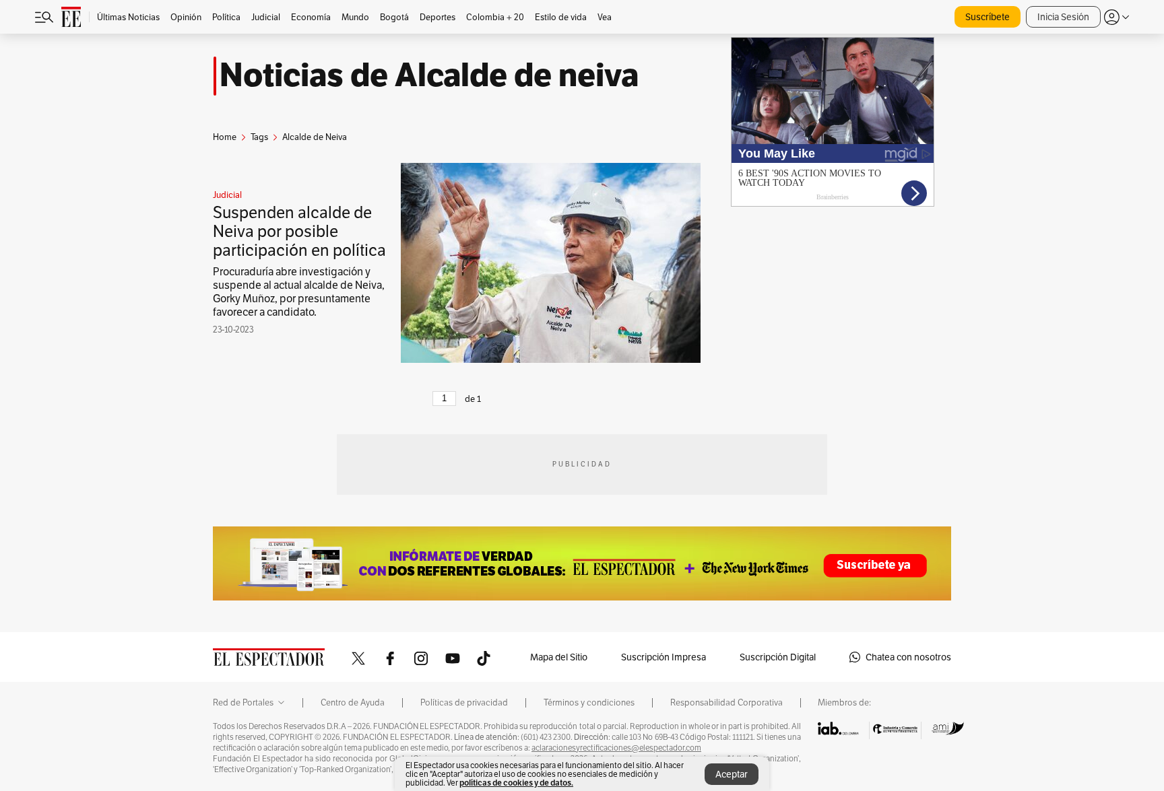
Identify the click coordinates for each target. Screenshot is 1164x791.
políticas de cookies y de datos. (516, 783)
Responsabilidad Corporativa (726, 703)
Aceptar (731, 774)
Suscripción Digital (778, 657)
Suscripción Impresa (663, 657)
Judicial (227, 195)
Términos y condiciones (589, 703)
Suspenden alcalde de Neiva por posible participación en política (299, 231)
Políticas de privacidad (464, 703)
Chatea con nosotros (908, 657)
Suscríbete (987, 17)
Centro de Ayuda (353, 703)
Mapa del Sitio (558, 657)
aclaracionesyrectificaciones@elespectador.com (616, 748)
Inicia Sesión (1063, 17)
